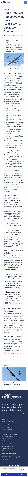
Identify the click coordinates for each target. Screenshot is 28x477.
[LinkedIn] (15, 466)
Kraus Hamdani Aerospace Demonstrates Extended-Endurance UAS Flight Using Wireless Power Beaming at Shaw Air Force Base (13, 383)
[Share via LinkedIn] (4, 358)
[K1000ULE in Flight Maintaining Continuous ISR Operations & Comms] (14, 374)
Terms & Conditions (7, 421)
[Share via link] (7, 358)
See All (23, 365)
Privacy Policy (6, 419)
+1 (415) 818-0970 (7, 430)
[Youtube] (12, 466)
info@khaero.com (7, 427)
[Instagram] (18, 466)
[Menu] (25, 2)
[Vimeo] (10, 466)
